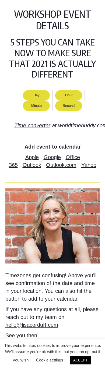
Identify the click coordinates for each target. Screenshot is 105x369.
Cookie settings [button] (49, 360)
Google (52, 157)
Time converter (32, 125)
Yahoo (88, 165)
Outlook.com (61, 165)
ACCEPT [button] (80, 360)
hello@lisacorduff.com (31, 325)
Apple (32, 157)
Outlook (32, 165)
